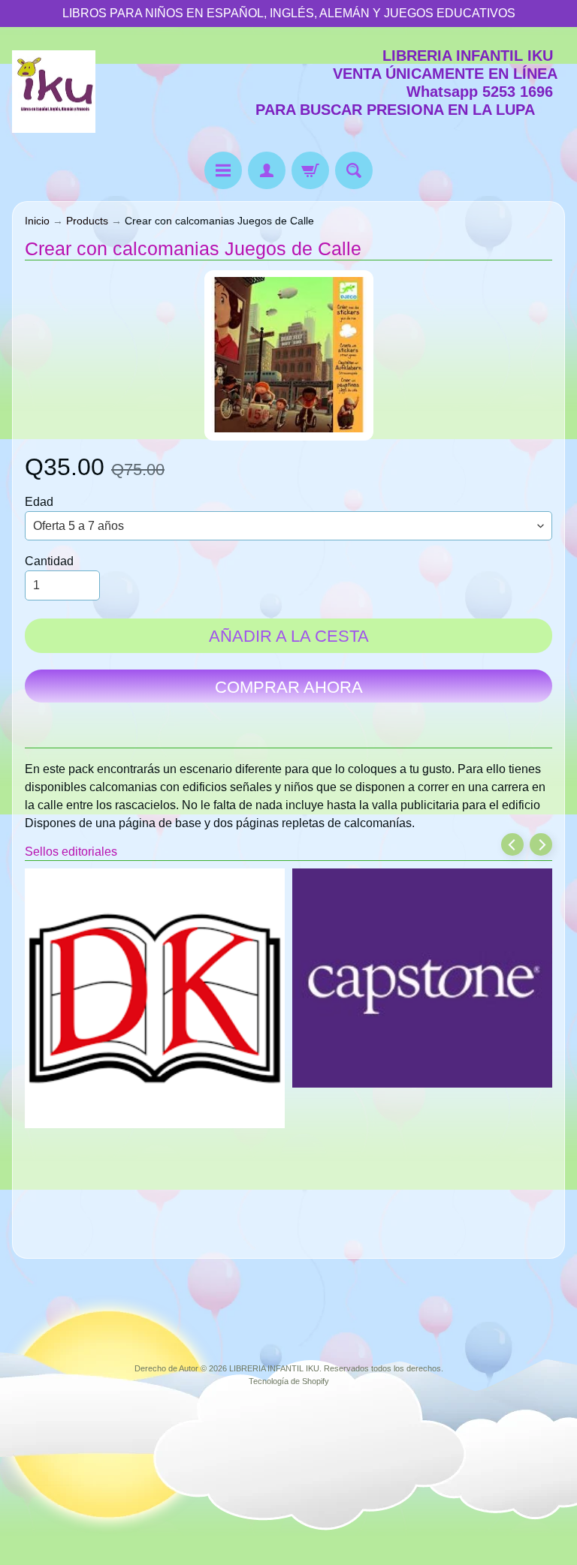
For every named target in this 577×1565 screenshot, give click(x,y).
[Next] (541, 844)
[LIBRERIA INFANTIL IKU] (53, 92)
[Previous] (512, 844)
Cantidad (49, 561)
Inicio (37, 221)
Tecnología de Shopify (289, 1381)
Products (87, 221)
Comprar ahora (289, 687)
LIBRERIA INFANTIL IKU (274, 1368)
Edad (39, 501)
